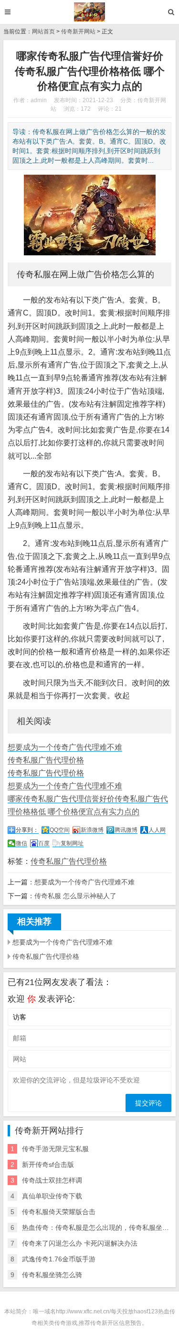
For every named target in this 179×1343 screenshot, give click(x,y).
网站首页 (43, 31)
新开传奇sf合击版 (48, 1164)
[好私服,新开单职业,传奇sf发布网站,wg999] (89, 11)
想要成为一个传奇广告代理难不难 (65, 747)
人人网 (157, 830)
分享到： (27, 830)
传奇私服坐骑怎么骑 (52, 1275)
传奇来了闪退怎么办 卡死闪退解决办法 (79, 1243)
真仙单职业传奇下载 (52, 1196)
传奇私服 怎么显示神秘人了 (75, 896)
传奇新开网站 (78, 31)
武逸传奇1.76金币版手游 (58, 1259)
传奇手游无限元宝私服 (55, 1149)
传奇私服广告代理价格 (46, 760)
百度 (44, 843)
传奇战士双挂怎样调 (52, 1180)
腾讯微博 (126, 830)
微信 (21, 843)
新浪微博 (92, 830)
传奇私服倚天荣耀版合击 (58, 1212)
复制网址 (72, 843)
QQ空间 (60, 830)
